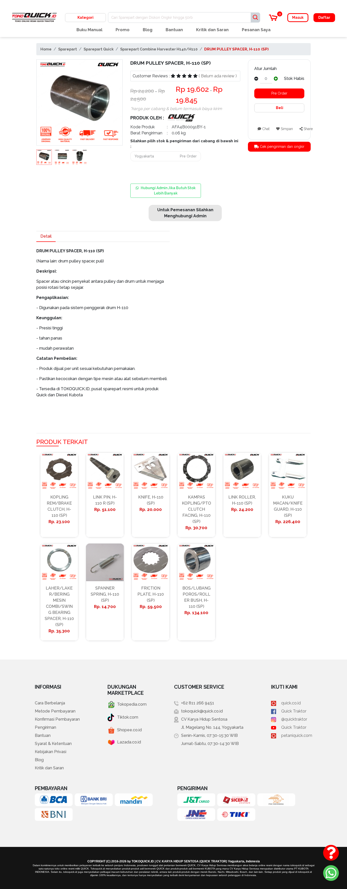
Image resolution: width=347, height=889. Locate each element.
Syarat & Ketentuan (53, 743)
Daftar (324, 17)
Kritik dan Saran (212, 29)
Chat (265, 129)
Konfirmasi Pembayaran (57, 719)
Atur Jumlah (265, 68)
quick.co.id (291, 703)
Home (46, 49)
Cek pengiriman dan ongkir (281, 147)
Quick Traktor (293, 711)
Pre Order (279, 93)
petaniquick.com (296, 735)
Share (308, 129)
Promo (123, 29)
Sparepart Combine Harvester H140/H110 (159, 49)
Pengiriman (45, 727)
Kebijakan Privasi (50, 751)
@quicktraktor (294, 719)
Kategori (85, 17)
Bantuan (174, 29)
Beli (279, 108)
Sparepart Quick (99, 49)
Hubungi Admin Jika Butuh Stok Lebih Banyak (168, 190)
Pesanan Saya (256, 29)
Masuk (298, 17)
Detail (46, 236)
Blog (147, 29)
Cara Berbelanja (50, 703)
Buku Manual (89, 29)
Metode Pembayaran (55, 711)
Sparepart (67, 49)
